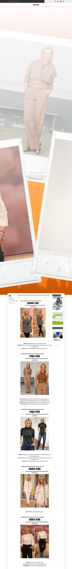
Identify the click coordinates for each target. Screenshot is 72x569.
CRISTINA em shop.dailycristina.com (34, 565)
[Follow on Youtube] (61, 1)
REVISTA (12, 1)
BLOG (8, 1)
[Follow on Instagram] (58, 1)
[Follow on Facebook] (55, 1)
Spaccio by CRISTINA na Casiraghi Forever (34, 564)
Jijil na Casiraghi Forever (34, 511)
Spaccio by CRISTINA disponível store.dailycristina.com (35, 399)
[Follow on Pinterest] (63, 1)
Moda (40, 173)
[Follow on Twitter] (14, 301)
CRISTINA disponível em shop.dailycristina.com (34, 404)
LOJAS (16, 1)
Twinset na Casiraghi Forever (34, 562)
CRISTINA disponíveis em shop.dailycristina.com (35, 348)
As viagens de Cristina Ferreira (57, 340)
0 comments (11, 303)
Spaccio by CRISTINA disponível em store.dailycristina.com (33, 345)
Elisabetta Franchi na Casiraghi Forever (35, 343)
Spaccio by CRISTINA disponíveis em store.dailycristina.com (34, 458)
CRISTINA (33, 173)
